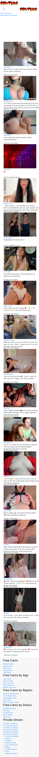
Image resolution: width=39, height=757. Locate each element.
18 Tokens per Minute (10, 728)
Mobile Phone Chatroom (8, 15)
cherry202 (7, 135)
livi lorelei (7, 272)
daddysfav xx (8, 442)
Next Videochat (5, 13)
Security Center (10, 743)
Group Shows (7, 715)
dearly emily (8, 306)
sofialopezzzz (8, 101)
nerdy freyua (8, 579)
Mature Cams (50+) (10, 687)
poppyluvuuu (8, 203)
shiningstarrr (8, 238)
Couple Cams (7, 670)
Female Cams (7, 666)
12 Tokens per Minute (10, 725)
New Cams (7, 717)
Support (8, 738)
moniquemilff (8, 374)
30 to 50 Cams (8, 685)
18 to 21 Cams (8, 681)
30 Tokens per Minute (10, 730)
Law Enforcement (11, 745)
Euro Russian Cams (9, 698)
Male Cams (7, 668)
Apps (7, 751)
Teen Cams (7, 679)
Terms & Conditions (12, 736)
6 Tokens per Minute (10, 723)
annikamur (7, 67)
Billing (7, 747)
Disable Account (11, 749)
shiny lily (7, 408)
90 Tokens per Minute (10, 734)
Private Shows (8, 713)
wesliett (6, 613)
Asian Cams (7, 700)
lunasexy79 (7, 647)
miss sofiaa (7, 511)
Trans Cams (7, 672)
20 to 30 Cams (8, 683)
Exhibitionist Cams (9, 708)
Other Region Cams (10, 696)
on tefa (6, 545)
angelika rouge (9, 340)
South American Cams (10, 702)
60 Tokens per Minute (10, 732)
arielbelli (6, 476)
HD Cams (6, 711)
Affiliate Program (11, 753)
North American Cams (10, 694)
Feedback (8, 740)
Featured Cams (8, 664)
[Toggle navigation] (4, 9)
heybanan (7, 169)
